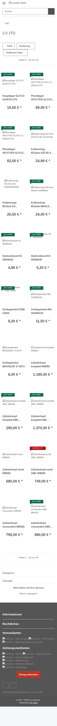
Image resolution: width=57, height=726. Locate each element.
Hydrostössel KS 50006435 (41, 258)
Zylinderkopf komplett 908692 (40, 364)
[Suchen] (51, 11)
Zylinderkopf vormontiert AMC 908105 (40, 525)
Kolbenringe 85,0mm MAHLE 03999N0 (40, 204)
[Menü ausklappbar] (3, 2)
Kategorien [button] (8, 573)
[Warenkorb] (52, 3)
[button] (42, 3)
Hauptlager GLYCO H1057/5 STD (13, 98)
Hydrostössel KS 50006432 (12, 258)
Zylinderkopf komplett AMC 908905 (39, 418)
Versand (39, 692)
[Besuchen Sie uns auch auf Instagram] (13, 685)
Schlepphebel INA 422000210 (41, 311)
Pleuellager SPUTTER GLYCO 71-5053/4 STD (12, 151)
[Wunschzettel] (47, 3)
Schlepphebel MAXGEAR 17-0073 (13, 364)
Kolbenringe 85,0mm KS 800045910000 (10, 204)
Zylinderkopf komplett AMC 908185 (10, 418)
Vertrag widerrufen (28, 674)
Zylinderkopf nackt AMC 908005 (42, 471)
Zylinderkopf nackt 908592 (13, 471)
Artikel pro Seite (14, 52)
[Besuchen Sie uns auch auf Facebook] (5, 685)
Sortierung (24, 46)
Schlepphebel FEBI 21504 (13, 311)
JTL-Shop (34, 703)
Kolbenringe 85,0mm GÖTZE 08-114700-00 (42, 151)
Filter (9, 46)
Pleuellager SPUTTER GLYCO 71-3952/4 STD (41, 98)
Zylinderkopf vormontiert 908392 (13, 525)
